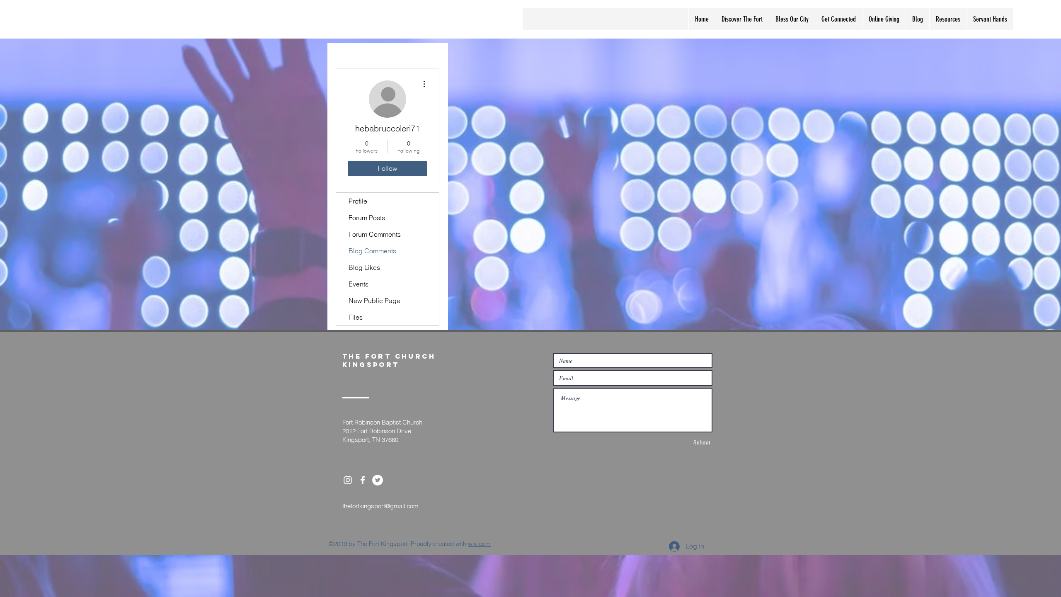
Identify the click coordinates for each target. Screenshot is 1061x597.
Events (358, 284)
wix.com (479, 544)
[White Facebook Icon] (362, 480)
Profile (358, 201)
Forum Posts (367, 218)
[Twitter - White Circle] (377, 480)
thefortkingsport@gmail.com (380, 506)
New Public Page (374, 300)
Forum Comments (375, 234)
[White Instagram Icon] (347, 480)
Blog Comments (372, 251)
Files (356, 317)
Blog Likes (364, 267)
